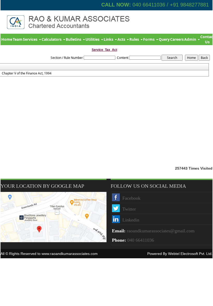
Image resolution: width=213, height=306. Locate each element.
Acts (121, 39)
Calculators (52, 39)
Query (164, 39)
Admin (190, 39)
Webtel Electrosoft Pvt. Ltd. (190, 254)
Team (17, 39)
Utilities (93, 39)
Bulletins (74, 39)
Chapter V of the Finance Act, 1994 (26, 73)
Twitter (129, 209)
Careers (177, 39)
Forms (149, 39)
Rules (134, 39)
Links (109, 39)
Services (30, 39)
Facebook (131, 198)
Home (6, 39)
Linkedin (130, 219)
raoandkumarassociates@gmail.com (161, 230)
